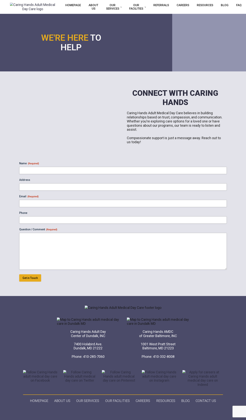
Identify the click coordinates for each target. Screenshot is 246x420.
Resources (205, 5)
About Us (93, 6)
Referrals (161, 5)
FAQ (239, 5)
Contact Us (206, 401)
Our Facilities (136, 6)
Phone (23, 212)
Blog (225, 5)
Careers (183, 5)
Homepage (73, 5)
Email (29, 196)
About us (62, 401)
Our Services (112, 6)
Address (24, 179)
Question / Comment (38, 229)
